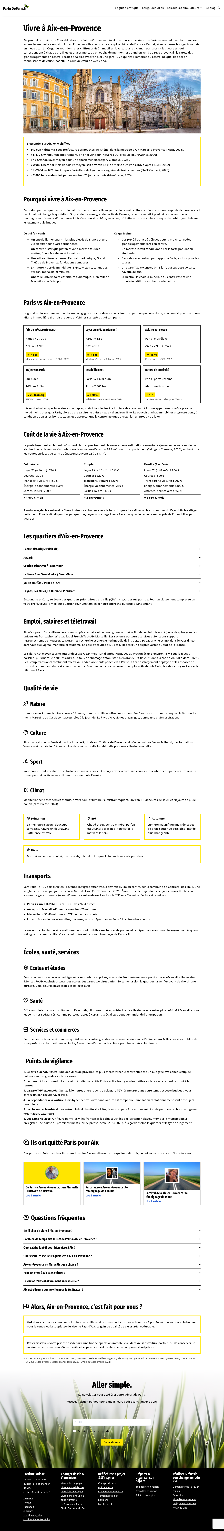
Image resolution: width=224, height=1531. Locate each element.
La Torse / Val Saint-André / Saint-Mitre (48, 574)
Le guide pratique (127, 8)
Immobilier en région (147, 1486)
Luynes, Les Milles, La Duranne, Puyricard (49, 591)
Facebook (28, 1506)
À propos (28, 1510)
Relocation (178, 1495)
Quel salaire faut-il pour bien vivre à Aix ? (49, 1248)
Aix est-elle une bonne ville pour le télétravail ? (53, 1290)
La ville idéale (105, 1504)
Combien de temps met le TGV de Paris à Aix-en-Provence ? (60, 1239)
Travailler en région (146, 1491)
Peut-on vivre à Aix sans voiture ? (44, 1273)
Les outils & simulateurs (183, 8)
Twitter (27, 1502)
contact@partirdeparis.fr (37, 1492)
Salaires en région (145, 1495)
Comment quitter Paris (110, 1491)
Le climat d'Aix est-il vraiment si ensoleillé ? (51, 1281)
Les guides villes (153, 8)
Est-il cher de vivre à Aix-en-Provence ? (47, 1231)
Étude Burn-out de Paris (74, 1508)
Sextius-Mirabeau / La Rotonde (43, 566)
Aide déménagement (184, 1499)
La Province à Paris (71, 1504)
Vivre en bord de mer (72, 1487)
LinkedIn (28, 1498)
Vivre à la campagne (72, 1483)
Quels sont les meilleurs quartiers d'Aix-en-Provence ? (57, 1256)
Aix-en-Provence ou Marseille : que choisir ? (50, 1264)
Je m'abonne (112, 1442)
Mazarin (28, 558)
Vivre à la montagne (72, 1491)
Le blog (210, 8)
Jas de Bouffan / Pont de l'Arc (41, 583)
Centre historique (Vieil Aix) (41, 549)
